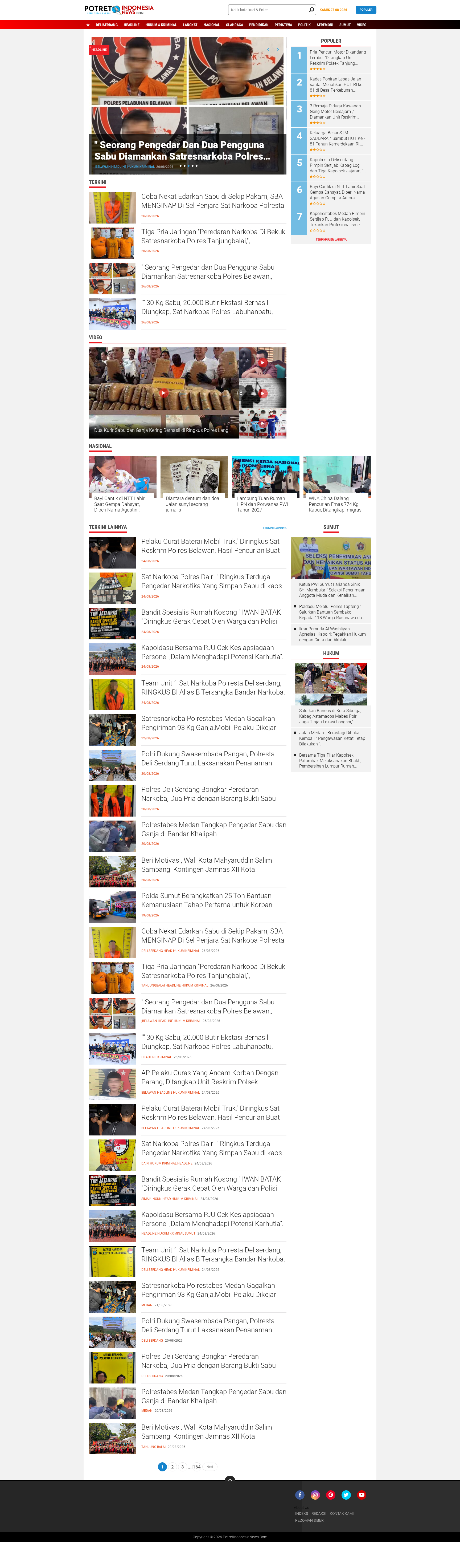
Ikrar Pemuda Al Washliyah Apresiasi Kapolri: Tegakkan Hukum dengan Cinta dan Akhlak (332, 634)
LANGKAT (190, 25)
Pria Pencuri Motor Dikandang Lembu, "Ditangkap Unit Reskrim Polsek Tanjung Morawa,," (338, 58)
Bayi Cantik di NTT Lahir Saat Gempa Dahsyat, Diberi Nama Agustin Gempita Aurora (337, 192)
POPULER (366, 9)
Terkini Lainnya (274, 528)
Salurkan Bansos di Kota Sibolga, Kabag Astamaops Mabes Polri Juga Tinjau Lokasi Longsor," (330, 716)
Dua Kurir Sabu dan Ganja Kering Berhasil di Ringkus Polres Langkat (164, 430)
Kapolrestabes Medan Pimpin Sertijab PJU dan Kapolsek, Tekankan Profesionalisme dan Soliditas (337, 219)
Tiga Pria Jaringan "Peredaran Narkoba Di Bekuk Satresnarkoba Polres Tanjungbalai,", (213, 236)
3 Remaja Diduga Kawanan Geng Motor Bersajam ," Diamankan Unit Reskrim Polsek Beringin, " (335, 111)
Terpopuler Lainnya (331, 239)
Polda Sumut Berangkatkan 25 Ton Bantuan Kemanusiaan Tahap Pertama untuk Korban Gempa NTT (206, 905)
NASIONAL (212, 25)
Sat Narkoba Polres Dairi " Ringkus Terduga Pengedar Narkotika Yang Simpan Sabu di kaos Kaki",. (211, 586)
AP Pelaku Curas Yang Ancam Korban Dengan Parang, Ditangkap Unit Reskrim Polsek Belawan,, (209, 1082)
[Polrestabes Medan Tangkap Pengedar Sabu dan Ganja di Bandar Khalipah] (112, 1403)
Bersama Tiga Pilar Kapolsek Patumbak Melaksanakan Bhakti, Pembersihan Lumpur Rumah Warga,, (330, 761)
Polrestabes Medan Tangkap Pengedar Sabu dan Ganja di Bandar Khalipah (213, 829)
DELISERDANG (107, 25)
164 (197, 1467)
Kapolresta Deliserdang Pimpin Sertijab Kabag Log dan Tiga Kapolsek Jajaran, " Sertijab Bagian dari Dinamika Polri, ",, (337, 165)
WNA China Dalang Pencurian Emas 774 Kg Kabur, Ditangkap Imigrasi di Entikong (336, 504)
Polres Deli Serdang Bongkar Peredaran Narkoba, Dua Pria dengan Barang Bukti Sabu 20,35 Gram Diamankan (208, 798)
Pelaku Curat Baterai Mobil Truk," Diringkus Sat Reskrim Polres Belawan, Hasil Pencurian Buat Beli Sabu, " (210, 550)
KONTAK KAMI (342, 1513)
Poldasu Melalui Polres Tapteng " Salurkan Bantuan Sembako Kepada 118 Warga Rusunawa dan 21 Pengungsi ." (331, 612)
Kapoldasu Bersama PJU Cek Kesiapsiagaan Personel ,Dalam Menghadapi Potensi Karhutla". (212, 652)
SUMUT (345, 25)
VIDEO (361, 25)
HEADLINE (131, 25)
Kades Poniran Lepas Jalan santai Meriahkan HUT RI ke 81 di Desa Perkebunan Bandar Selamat (336, 84)
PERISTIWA (283, 25)
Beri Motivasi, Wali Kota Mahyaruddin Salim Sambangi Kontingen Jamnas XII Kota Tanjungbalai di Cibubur (206, 869)
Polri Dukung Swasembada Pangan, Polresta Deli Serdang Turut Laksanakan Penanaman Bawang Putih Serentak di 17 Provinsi (208, 763)
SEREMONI (325, 25)
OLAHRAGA (234, 25)
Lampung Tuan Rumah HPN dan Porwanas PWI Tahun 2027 (262, 504)
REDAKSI (318, 1513)
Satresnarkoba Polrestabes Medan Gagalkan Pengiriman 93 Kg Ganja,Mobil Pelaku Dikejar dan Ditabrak (208, 728)
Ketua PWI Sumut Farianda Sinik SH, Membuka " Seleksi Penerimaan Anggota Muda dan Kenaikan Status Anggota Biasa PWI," (332, 590)
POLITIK (304, 25)
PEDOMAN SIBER (309, 1520)
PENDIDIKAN (259, 25)
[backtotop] (230, 1481)
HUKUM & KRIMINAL (161, 25)
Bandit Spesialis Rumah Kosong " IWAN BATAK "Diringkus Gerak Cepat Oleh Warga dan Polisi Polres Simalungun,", (211, 621)
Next (210, 1467)
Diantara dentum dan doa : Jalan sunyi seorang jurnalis (193, 504)
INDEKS (301, 1513)
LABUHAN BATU (106, 167)
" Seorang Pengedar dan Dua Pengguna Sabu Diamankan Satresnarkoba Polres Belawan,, (207, 271)
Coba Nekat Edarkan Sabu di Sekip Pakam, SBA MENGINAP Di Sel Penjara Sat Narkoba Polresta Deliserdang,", (212, 205)
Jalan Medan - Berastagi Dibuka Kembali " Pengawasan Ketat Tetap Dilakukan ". (332, 738)
